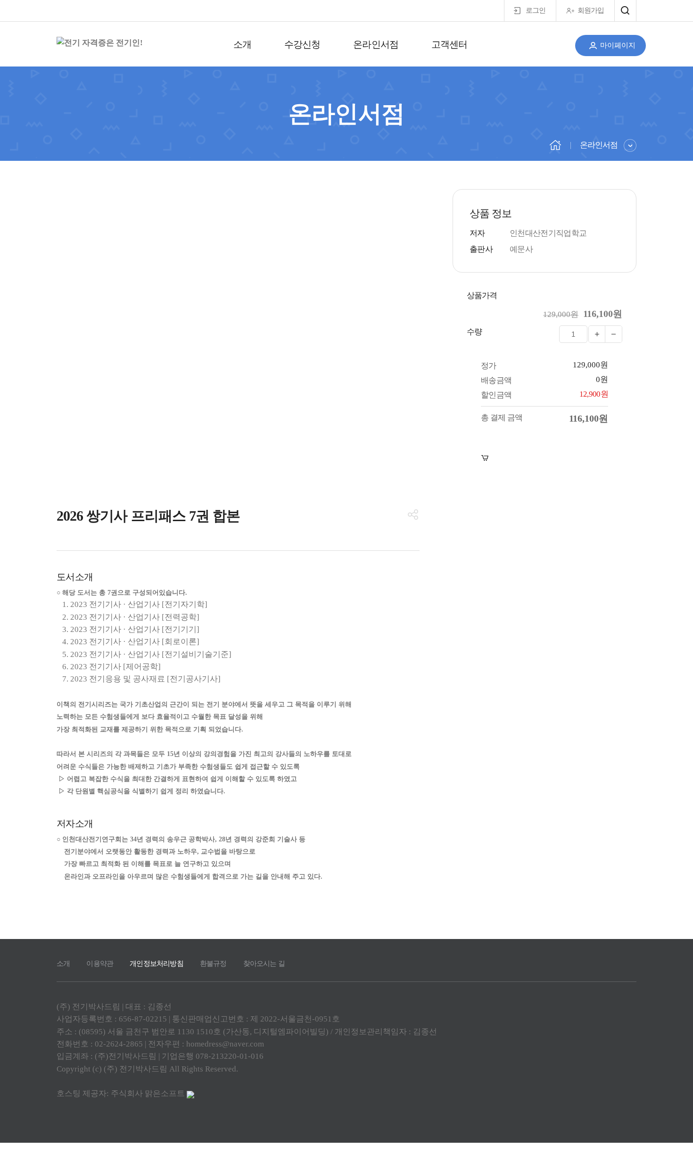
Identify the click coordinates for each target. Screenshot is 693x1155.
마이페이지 (617, 45)
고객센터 (449, 44)
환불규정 (213, 963)
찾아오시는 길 (264, 963)
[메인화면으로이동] (100, 43)
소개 (242, 44)
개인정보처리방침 (156, 963)
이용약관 (99, 963)
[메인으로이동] (555, 144)
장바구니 (510, 458)
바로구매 (592, 458)
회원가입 (591, 10)
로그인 (535, 10)
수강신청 (302, 44)
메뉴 (625, 10)
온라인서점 (375, 44)
